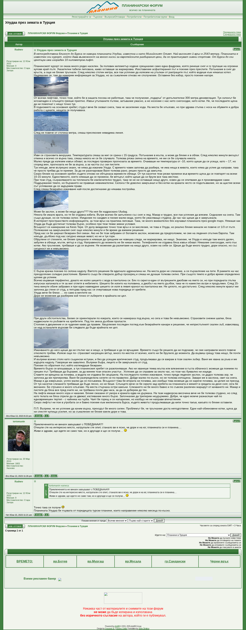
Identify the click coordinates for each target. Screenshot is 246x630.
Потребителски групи (155, 17)
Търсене (98, 17)
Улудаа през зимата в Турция (30, 22)
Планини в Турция (77, 33)
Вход (171, 17)
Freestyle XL (110, 628)
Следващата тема (232, 34)
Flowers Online (121, 628)
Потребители (134, 17)
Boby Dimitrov (144, 628)
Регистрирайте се (81, 17)
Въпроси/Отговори (115, 17)
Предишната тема (232, 32)
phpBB (117, 626)
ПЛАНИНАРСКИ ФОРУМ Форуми (46, 33)
